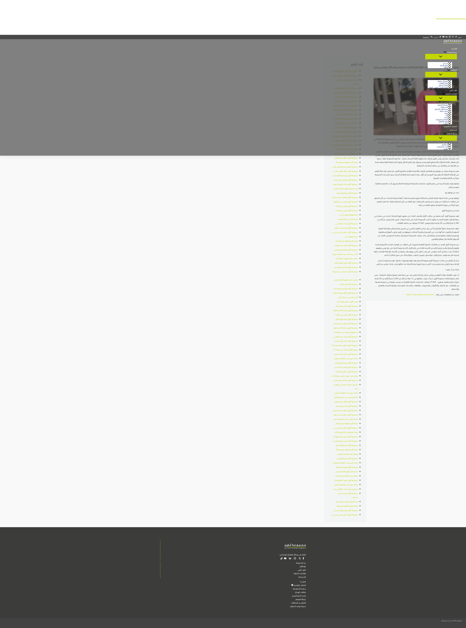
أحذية (446, 117)
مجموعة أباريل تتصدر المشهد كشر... (345, 166)
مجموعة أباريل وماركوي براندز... (346, 192)
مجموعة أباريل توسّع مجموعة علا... (345, 288)
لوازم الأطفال (443, 121)
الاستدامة (453, 130)
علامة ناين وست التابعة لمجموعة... (345, 462)
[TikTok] (281, 558)
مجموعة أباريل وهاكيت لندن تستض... (344, 197)
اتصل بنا (303, 581)
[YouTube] (285, 558)
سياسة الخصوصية (299, 588)
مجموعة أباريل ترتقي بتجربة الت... (346, 206)
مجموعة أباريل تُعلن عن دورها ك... (345, 245)
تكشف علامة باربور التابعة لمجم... (345, 279)
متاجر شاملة (444, 111)
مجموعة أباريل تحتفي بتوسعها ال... (345, 436)
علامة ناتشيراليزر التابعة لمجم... (346, 471)
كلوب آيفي (453, 90)
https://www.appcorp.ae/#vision (420, 294)
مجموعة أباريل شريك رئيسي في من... (344, 514)
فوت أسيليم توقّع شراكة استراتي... (345, 188)
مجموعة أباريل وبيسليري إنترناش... (345, 362)
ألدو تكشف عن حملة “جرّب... (347, 297)
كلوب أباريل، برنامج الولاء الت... (346, 301)
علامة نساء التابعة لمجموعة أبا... (346, 475)
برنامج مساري (443, 85)
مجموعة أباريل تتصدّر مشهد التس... (345, 380)
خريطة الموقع (301, 599)
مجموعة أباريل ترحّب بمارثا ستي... (346, 223)
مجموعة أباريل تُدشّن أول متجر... (346, 406)
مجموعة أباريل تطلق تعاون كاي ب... (345, 171)
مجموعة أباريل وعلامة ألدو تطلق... (345, 310)
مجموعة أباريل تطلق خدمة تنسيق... (345, 410)
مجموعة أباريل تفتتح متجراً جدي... (345, 367)
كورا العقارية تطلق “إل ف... (348, 214)
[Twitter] (300, 558)
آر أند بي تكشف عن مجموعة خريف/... (344, 254)
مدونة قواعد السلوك (298, 606)
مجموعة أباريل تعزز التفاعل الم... (346, 445)
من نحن (445, 63)
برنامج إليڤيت (443, 83)
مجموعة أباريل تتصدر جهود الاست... (345, 440)
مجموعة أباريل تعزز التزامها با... (347, 458)
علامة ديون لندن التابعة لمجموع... (345, 358)
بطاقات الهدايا (300, 592)
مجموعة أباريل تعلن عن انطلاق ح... (345, 336)
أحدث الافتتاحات (442, 146)
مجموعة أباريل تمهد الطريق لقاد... (345, 480)
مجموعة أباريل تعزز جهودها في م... (345, 510)
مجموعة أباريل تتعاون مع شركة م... (345, 323)
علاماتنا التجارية (443, 105)
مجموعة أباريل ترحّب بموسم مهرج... (345, 184)
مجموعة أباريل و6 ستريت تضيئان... (345, 227)
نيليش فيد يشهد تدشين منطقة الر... (344, 375)
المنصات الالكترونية (450, 126)
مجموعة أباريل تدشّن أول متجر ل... (345, 341)
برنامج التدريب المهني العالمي (438, 87)
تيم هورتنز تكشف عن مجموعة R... (345, 332)
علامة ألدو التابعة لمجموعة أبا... (346, 162)
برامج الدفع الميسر (299, 595)
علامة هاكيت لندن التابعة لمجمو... (345, 419)
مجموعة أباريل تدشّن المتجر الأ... (346, 306)
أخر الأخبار (445, 144)
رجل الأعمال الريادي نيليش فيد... (346, 501)
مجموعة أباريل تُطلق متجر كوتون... (345, 401)
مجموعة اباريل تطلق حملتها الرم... (345, 158)
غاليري (446, 149)
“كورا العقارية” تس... (350, 236)
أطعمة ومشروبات (442, 119)
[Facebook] (303, 558)
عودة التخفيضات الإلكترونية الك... (345, 432)
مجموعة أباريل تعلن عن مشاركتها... (345, 201)
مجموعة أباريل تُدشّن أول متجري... (345, 354)
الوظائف (454, 70)
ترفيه (446, 113)
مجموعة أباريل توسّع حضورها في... (345, 249)
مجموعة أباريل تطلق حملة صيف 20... (344, 345)
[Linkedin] (290, 558)
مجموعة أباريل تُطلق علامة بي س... (345, 427)
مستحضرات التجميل (441, 109)
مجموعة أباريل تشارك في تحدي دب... (344, 232)
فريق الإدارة (444, 65)
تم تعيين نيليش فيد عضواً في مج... (345, 489)
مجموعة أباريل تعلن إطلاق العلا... (345, 262)
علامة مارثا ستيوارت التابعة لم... (346, 258)
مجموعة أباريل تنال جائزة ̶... (348, 284)
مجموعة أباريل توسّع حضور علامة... (345, 179)
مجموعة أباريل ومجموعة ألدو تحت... (344, 175)
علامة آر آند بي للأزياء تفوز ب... (347, 219)
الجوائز (446, 67)
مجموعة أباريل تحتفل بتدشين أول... (345, 414)
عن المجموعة (452, 52)
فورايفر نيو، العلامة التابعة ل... (347, 454)
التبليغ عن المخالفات (298, 602)
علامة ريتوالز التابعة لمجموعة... (346, 506)
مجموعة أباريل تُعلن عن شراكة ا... (346, 314)
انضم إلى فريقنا (443, 81)
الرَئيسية (454, 48)
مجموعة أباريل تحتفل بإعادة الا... (346, 371)
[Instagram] (295, 558)
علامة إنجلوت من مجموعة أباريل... (345, 397)
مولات (445, 123)
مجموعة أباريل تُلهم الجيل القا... (346, 467)
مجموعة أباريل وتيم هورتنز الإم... (346, 319)
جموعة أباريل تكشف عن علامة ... (345, 349)
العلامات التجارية (451, 93)
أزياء (446, 115)
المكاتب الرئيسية (299, 585)
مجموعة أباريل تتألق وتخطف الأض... (345, 292)
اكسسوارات (444, 107)
